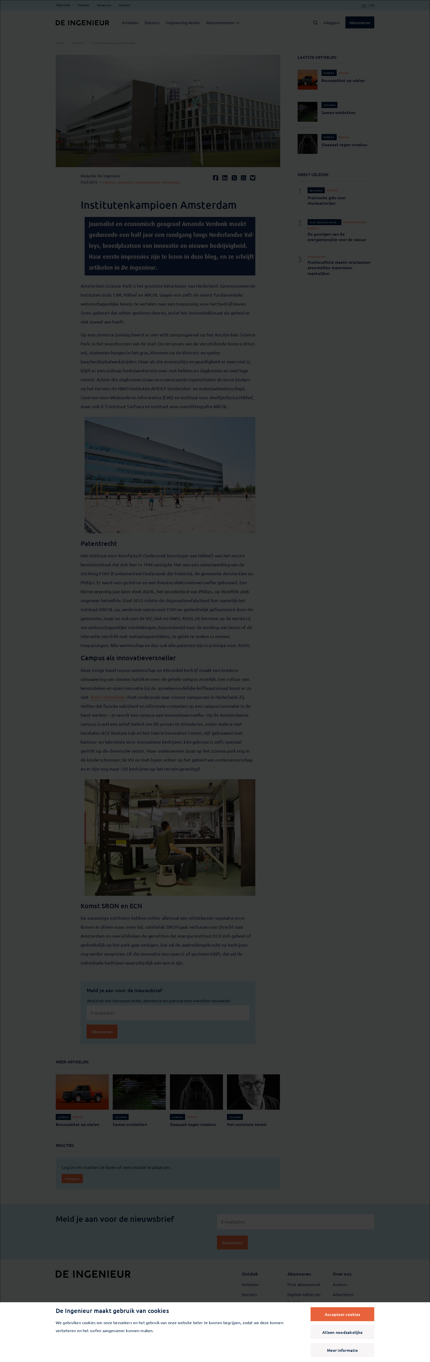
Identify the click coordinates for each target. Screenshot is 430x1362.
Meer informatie (342, 1350)
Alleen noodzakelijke (342, 1332)
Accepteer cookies (342, 1314)
